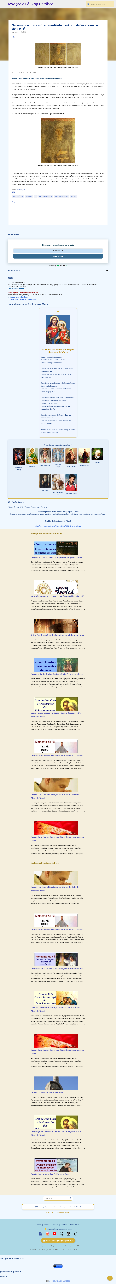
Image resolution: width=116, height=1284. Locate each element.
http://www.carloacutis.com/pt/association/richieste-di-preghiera (58, 526)
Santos (73, 196)
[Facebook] (40, 1233)
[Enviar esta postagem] (13, 193)
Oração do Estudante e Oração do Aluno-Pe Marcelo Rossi (58, 755)
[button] (13, 37)
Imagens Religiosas (61, 196)
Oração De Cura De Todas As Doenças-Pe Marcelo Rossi (57, 968)
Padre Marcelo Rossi (19, 297)
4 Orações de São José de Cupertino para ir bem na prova (57, 635)
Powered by (52, 265)
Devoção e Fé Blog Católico (29, 4)
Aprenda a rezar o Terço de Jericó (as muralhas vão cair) (57, 596)
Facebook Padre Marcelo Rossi (23, 299)
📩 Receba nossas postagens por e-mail (58, 1240)
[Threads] (68, 1233)
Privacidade (74, 1224)
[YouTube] (54, 1233)
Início (39, 1224)
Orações (55, 1224)
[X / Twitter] (61, 1233)
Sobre (46, 1224)
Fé (36, 196)
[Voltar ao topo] (110, 1278)
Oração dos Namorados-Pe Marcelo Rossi (50, 1174)
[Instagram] (47, 1233)
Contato (64, 1224)
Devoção (29, 196)
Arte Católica (18, 196)
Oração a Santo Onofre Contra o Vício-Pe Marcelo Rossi (57, 674)
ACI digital (21, 190)
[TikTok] (75, 1233)
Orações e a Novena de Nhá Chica (47, 1092)
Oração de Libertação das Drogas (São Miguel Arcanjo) (56, 557)
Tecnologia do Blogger (59, 1281)
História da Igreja (45, 196)
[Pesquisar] (70, 1198)
